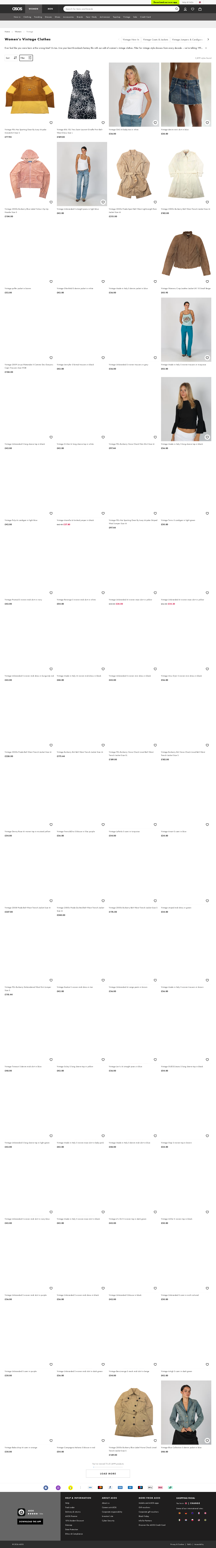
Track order (70, 1507)
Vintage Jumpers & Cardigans (187, 39)
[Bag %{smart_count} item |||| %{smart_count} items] (200, 8)
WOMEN (33, 8)
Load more (108, 1473)
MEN (50, 8)
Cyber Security (108, 1520)
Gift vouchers (144, 1507)
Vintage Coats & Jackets (155, 39)
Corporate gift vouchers (149, 1511)
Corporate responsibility (112, 1511)
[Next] (208, 39)
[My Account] (185, 8)
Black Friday (144, 1516)
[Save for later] (51, 122)
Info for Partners (145, 1520)
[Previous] (119, 39)
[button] (179, 1513)
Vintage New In (131, 39)
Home (7, 31)
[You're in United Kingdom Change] (200, 2)
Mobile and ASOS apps (149, 1503)
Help (67, 1503)
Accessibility (199, 1544)
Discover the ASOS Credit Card (152, 1525)
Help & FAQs (187, 2)
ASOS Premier (71, 1516)
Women (18, 31)
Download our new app (165, 2)
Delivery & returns (73, 1511)
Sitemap (68, 1525)
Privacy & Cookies (177, 1544)
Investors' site (107, 1516)
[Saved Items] (192, 8)
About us (105, 1503)
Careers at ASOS (109, 1507)
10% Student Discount (74, 1520)
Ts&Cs (189, 1544)
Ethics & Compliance (74, 1533)
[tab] (17, 17)
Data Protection (71, 1529)
